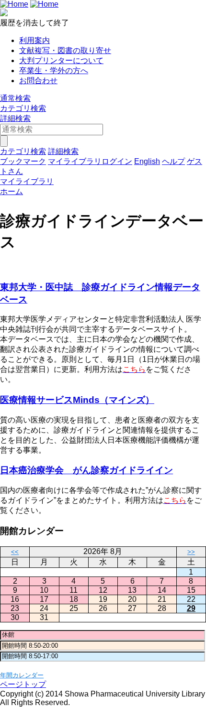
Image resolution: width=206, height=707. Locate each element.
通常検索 (15, 98)
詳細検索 (15, 118)
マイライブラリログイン (90, 161)
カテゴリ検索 (23, 108)
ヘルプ (173, 161)
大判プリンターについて (61, 60)
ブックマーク (23, 161)
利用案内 (34, 40)
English (147, 161)
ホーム (11, 191)
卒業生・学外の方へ (53, 70)
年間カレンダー (22, 675)
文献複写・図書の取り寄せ (65, 50)
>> (191, 551)
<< (15, 551)
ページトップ (23, 684)
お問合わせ (38, 80)
